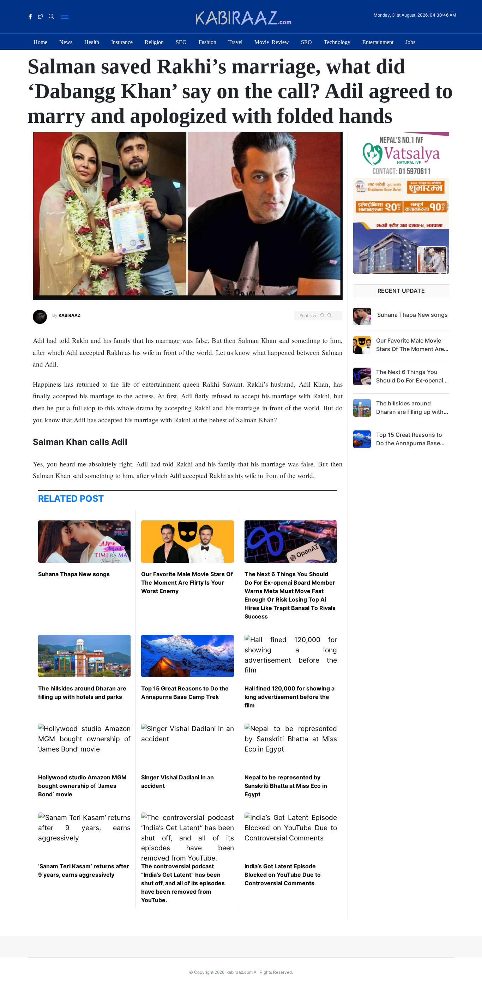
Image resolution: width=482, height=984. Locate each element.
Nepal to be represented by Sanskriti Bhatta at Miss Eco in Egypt (286, 786)
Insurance (122, 41)
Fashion (207, 41)
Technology (337, 41)
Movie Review (271, 41)
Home (40, 41)
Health (91, 41)
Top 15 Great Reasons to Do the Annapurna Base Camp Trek (409, 443)
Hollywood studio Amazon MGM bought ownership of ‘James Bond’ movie (82, 786)
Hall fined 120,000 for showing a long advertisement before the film (290, 697)
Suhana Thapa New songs (74, 574)
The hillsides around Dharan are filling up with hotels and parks (410, 412)
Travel (235, 41)
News (65, 41)
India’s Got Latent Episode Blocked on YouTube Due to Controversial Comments (283, 875)
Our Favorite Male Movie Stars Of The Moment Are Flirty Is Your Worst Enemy (187, 582)
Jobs (410, 41)
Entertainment (377, 41)
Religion (154, 41)
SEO (181, 41)
